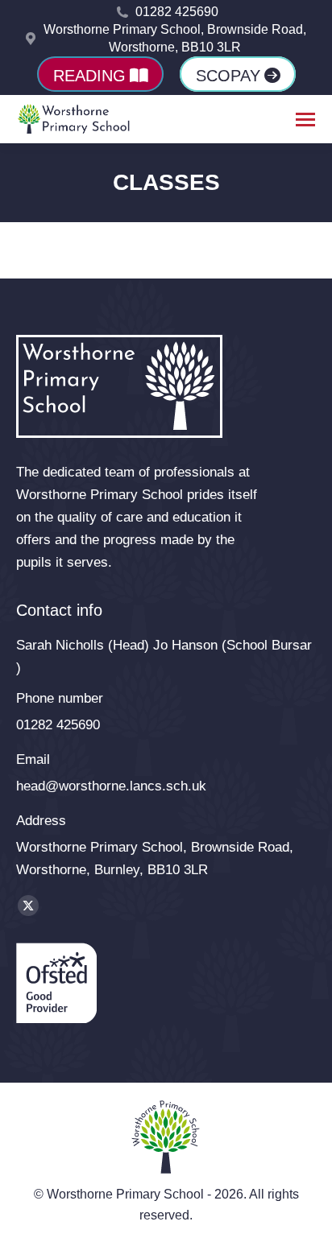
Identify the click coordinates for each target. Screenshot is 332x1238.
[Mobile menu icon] (305, 119)
